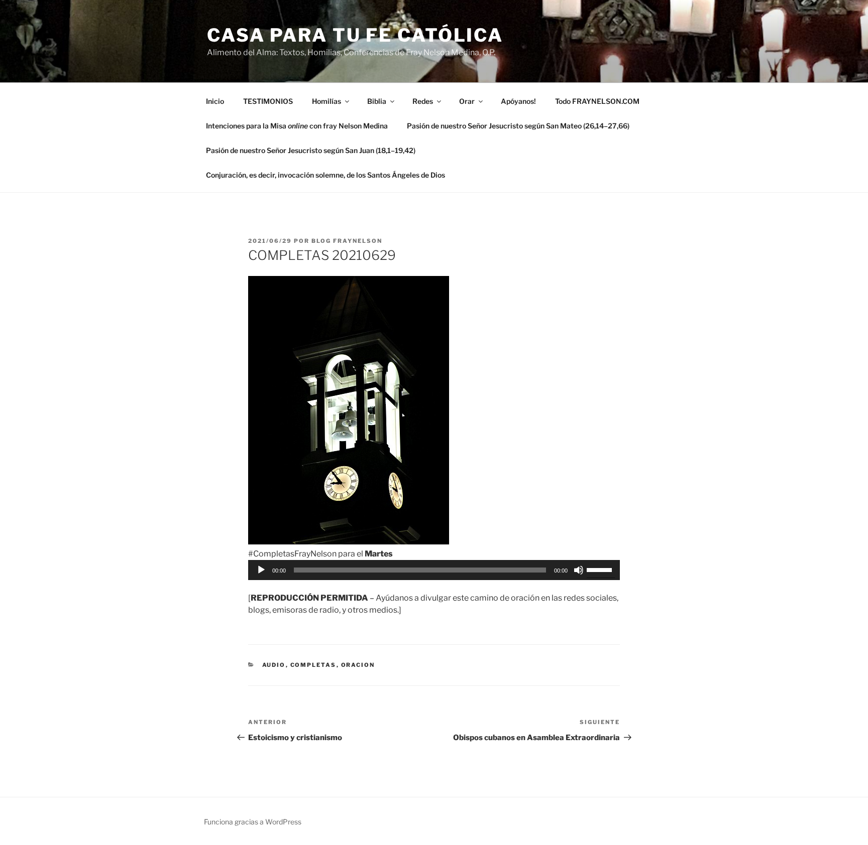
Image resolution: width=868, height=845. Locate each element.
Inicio (215, 101)
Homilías (326, 101)
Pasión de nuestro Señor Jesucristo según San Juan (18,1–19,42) (310, 150)
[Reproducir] (261, 570)
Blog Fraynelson (346, 240)
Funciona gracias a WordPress (252, 821)
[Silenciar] (579, 570)
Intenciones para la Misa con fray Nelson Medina (297, 125)
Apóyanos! (518, 101)
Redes (422, 101)
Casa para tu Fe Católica (355, 35)
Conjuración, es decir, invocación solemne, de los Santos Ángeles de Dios (325, 175)
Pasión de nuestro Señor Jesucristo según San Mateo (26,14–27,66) (518, 125)
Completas (313, 664)
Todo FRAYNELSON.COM (597, 101)
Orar (467, 101)
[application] (434, 570)
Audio (274, 664)
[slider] (601, 569)
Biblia (376, 101)
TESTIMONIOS (268, 101)
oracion (358, 664)
